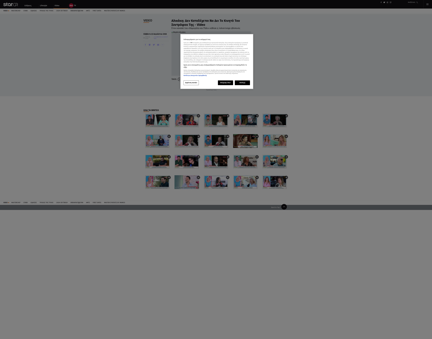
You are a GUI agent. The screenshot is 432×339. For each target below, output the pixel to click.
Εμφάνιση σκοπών (191, 82)
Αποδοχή (242, 82)
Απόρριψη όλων (225, 82)
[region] (216, 61)
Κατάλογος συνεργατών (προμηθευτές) (195, 75)
